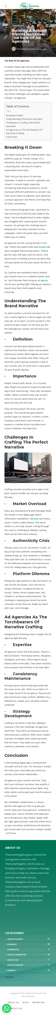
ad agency (42, 280)
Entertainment (28, 965)
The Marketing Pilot (25, 49)
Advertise (38, 1002)
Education (28, 960)
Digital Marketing (28, 954)
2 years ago (41, 49)
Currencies (28, 949)
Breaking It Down (14, 115)
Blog (26, 1002)
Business (28, 944)
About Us (13, 1002)
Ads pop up (36, 518)
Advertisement (18, 26)
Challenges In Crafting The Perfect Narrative (23, 124)
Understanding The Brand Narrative (24, 119)
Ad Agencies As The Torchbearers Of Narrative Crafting (24, 131)
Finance (28, 970)
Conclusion (11, 136)
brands (42, 246)
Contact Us (15, 1008)
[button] (6, 1008)
